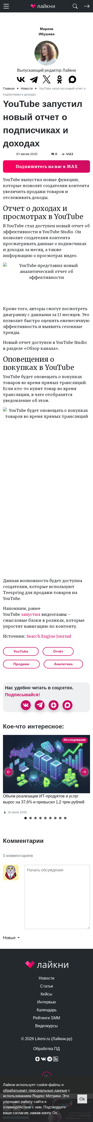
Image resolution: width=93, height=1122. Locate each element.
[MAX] (72, 79)
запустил (30, 614)
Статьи (46, 986)
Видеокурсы (46, 1026)
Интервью (46, 1002)
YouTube (20, 651)
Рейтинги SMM (46, 1018)
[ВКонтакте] (21, 79)
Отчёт (58, 651)
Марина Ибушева (47, 31)
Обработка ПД (46, 1049)
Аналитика (63, 664)
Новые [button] (10, 938)
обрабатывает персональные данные (35, 1090)
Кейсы (46, 994)
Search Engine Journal (49, 636)
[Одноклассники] (59, 79)
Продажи (21, 664)
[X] (47, 79)
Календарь (47, 1010)
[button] (25, 818)
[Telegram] (34, 79)
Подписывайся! (22, 694)
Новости (46, 978)
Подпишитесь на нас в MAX (47, 166)
